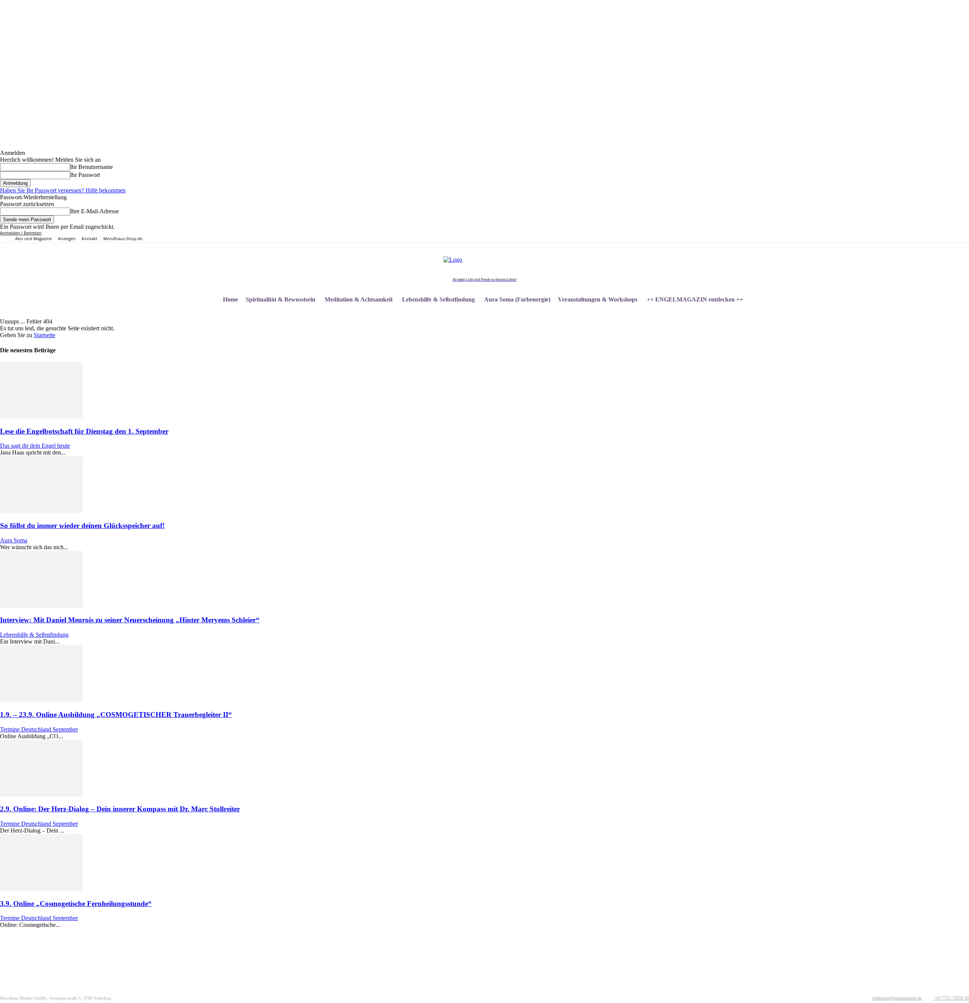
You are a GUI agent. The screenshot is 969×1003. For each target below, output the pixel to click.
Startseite (44, 335)
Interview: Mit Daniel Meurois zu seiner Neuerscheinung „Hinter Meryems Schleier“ (130, 620)
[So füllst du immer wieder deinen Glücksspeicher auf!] (41, 511)
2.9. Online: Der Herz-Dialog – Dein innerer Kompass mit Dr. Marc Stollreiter (120, 809)
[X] (805, 236)
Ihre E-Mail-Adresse (94, 211)
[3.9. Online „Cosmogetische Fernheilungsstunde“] (41, 889)
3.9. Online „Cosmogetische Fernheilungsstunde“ (76, 904)
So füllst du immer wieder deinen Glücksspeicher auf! (82, 526)
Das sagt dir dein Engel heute (35, 445)
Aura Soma (13, 540)
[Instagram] (788, 236)
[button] (960, 300)
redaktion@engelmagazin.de (897, 998)
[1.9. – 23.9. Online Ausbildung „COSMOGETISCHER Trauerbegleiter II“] (41, 700)
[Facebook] (779, 236)
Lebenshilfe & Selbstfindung (34, 634)
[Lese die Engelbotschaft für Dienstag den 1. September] (41, 416)
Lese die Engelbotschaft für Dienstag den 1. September (84, 431)
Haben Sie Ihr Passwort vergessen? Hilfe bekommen (63, 190)
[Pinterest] (797, 236)
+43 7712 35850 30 (951, 998)
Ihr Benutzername (91, 167)
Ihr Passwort (85, 175)
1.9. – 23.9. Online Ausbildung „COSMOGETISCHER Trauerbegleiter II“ (116, 715)
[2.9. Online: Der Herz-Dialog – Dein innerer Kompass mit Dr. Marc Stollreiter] (41, 794)
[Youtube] (814, 236)
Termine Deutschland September (39, 729)
